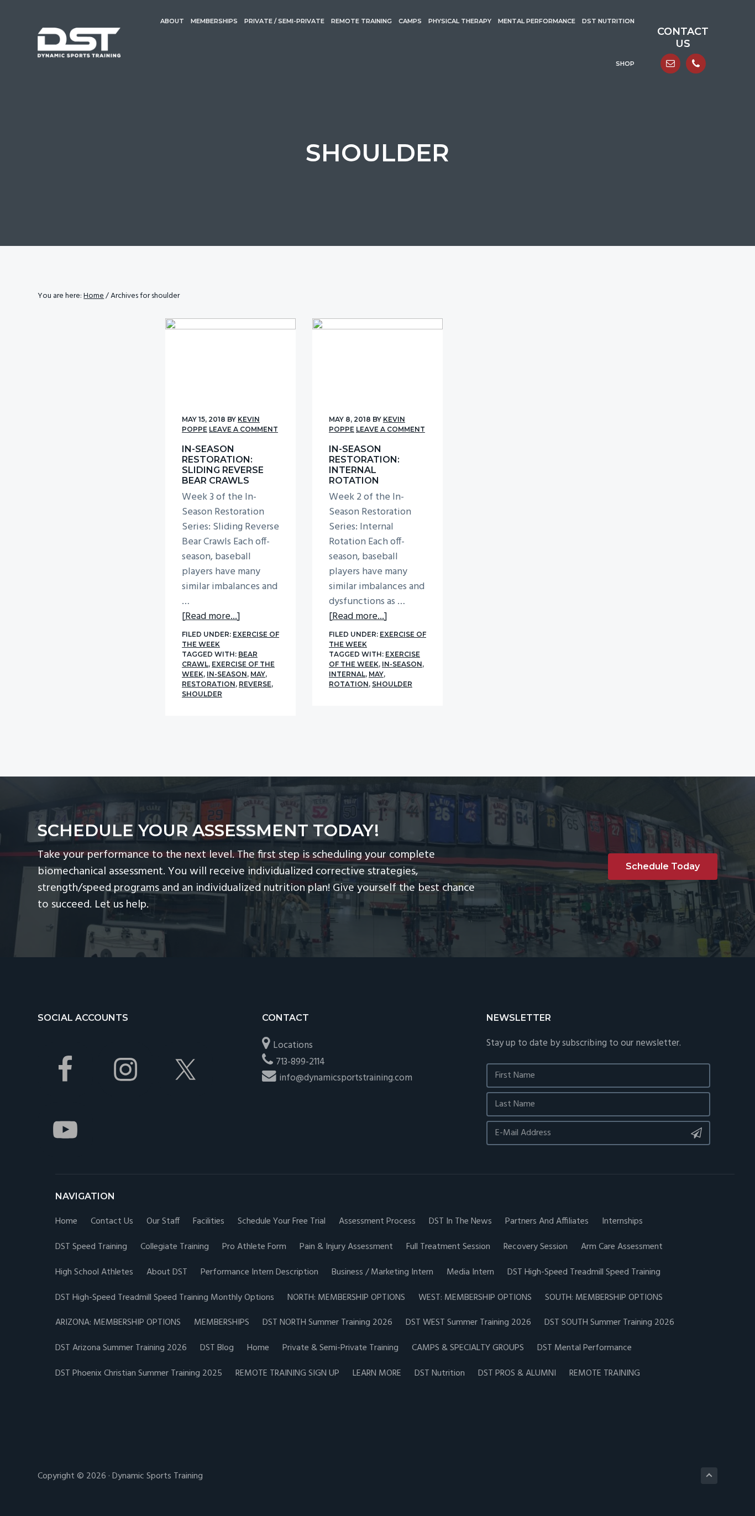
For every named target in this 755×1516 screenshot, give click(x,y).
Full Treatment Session (448, 1247)
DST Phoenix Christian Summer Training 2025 (138, 1374)
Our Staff (163, 1222)
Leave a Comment (243, 429)
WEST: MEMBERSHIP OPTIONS (475, 1298)
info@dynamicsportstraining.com (345, 1078)
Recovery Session (536, 1247)
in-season (227, 674)
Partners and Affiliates (547, 1222)
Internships (622, 1222)
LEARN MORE (377, 1374)
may (257, 674)
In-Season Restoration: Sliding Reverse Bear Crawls (223, 465)
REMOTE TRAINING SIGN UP (287, 1374)
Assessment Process (377, 1222)
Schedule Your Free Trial (282, 1222)
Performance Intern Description (259, 1272)
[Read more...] (211, 616)
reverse (255, 684)
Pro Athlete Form (254, 1247)
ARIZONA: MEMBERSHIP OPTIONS (118, 1323)
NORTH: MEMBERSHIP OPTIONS (346, 1298)
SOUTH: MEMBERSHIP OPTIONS (604, 1298)
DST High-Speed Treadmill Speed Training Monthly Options (164, 1298)
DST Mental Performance (584, 1348)
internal (347, 674)
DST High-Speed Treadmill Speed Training (583, 1272)
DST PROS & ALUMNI (517, 1374)
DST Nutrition (440, 1374)
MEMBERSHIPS (221, 1323)
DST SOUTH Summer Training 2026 (609, 1323)
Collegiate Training (174, 1247)
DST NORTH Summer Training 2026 (327, 1323)
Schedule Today (663, 866)
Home (66, 1222)
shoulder (202, 694)
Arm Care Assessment (622, 1247)
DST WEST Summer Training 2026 (468, 1323)
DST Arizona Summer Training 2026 (121, 1348)
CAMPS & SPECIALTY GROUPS (468, 1348)
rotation (349, 684)
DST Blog (217, 1348)
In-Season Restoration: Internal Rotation (364, 465)
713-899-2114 (300, 1062)
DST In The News (460, 1222)
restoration (208, 684)
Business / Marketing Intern (382, 1272)
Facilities (208, 1222)
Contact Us (112, 1222)
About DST (166, 1272)
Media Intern (470, 1272)
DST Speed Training (91, 1247)
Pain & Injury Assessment (346, 1247)
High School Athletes (94, 1272)
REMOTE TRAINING (604, 1374)
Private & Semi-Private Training (340, 1348)
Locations (293, 1045)
